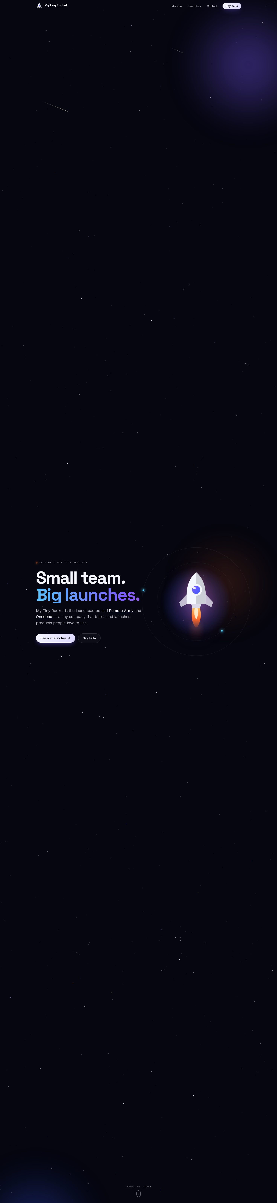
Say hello (232, 6)
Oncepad (44, 616)
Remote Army (121, 610)
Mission (176, 6)
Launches (194, 6)
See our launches (56, 638)
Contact (212, 6)
